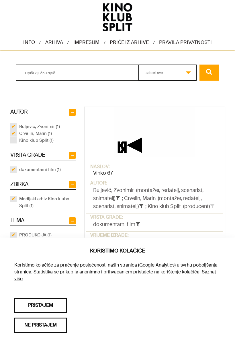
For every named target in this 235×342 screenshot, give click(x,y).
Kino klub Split (164, 206)
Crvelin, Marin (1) (35, 133)
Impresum (86, 42)
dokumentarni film (114, 224)
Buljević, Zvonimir (113, 190)
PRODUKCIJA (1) (35, 235)
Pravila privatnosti (185, 42)
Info (29, 42)
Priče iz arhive (129, 42)
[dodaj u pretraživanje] (212, 206)
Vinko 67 (103, 173)
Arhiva (54, 42)
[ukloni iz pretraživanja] (118, 198)
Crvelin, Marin (140, 198)
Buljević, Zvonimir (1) (39, 126)
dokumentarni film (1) (40, 169)
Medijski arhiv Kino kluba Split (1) (44, 202)
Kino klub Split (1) (36, 140)
